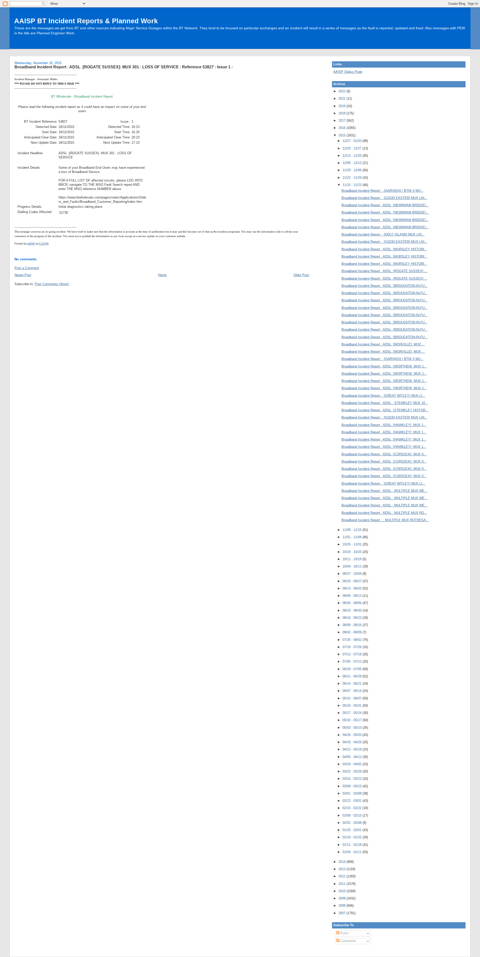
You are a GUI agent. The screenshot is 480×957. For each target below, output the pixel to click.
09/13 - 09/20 (352, 588)
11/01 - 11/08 (352, 537)
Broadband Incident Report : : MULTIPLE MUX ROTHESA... (385, 520)
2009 (342, 898)
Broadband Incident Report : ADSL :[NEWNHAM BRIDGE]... (385, 205)
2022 (342, 91)
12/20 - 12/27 (352, 148)
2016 (342, 128)
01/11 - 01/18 (352, 845)
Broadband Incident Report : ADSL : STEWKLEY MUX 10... (385, 403)
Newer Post (22, 275)
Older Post (301, 275)
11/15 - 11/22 (352, 185)
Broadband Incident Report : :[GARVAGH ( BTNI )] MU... (383, 191)
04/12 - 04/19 (352, 749)
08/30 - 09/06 (352, 603)
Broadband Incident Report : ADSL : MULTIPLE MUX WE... (385, 491)
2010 (342, 891)
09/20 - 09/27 (352, 581)
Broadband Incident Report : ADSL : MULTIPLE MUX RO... (384, 513)
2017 (342, 120)
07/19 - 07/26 (352, 647)
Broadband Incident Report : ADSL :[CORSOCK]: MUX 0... (384, 454)
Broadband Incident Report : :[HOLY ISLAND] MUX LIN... (383, 234)
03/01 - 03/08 (352, 793)
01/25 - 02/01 (352, 830)
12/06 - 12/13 (352, 163)
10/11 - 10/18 (352, 559)
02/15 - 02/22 (352, 808)
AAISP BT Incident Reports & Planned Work (86, 21)
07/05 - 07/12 (352, 661)
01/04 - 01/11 (352, 852)
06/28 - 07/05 (352, 669)
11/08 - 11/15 (352, 530)
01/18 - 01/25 (352, 837)
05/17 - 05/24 (352, 713)
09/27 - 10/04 (352, 574)
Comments (347, 941)
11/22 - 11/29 (352, 177)
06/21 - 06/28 (352, 676)
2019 (342, 106)
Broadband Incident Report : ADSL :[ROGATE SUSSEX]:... (384, 271)
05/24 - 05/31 (352, 705)
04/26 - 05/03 (352, 735)
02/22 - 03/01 (352, 801)
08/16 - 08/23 (352, 618)
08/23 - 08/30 (352, 610)
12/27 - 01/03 (352, 141)
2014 (342, 862)
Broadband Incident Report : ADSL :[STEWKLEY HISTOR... (385, 410)
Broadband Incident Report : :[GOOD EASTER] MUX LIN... (384, 198)
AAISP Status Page (347, 72)
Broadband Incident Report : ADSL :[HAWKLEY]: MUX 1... (384, 425)
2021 (342, 98)
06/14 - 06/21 (352, 683)
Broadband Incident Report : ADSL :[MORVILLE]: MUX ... (383, 344)
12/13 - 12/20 (352, 155)
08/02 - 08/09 (352, 632)
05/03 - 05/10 (352, 727)
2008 (342, 905)
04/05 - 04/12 (352, 757)
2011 (342, 884)
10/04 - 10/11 (352, 566)
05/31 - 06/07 (352, 698)
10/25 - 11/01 (352, 544)
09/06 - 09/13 (352, 596)
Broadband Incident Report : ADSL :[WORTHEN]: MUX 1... (384, 366)
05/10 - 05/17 (352, 720)
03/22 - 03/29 (352, 771)
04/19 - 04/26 (352, 742)
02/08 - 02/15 (352, 815)
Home (162, 275)
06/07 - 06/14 (352, 691)
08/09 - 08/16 (352, 625)
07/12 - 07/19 (352, 654)
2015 (342, 135)
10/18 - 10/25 (352, 552)
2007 (342, 913)
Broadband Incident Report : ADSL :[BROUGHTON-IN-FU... (385, 286)
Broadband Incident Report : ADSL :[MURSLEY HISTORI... (384, 249)
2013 (342, 869)
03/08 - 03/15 (352, 786)
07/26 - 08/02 (352, 640)
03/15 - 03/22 (352, 779)
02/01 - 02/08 (352, 823)
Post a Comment (26, 268)
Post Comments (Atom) (52, 284)
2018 (342, 113)
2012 (342, 876)
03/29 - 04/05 (352, 764)
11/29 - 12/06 (352, 170)
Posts (344, 933)
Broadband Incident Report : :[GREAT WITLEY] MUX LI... (383, 396)
